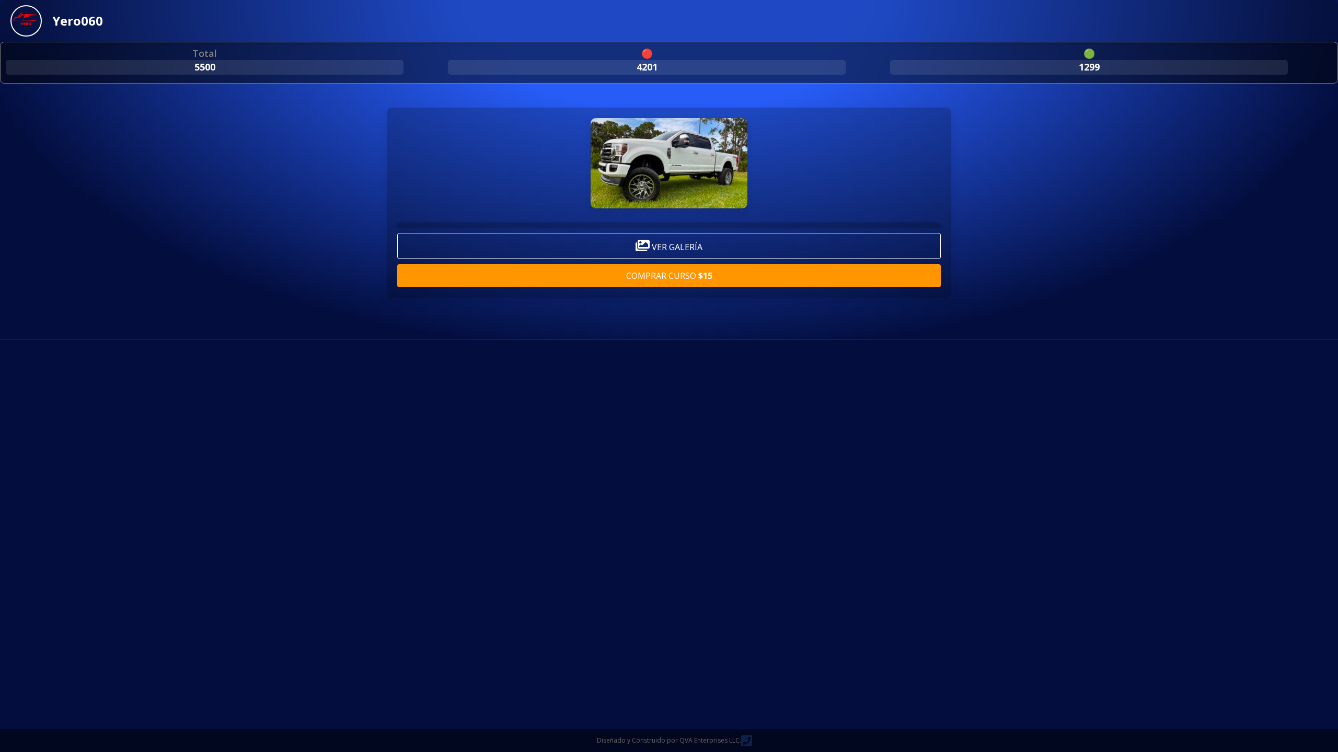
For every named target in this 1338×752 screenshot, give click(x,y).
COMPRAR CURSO (669, 275)
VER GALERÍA (676, 247)
